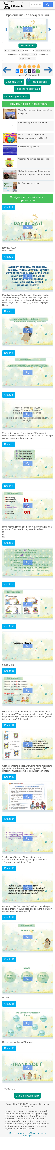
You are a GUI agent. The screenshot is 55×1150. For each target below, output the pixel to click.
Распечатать (27, 45)
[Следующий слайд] (49, 29)
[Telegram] (25, 71)
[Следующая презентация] (48, 69)
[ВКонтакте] (17, 71)
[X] (29, 71)
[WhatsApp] (38, 71)
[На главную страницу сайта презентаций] (14, 6)
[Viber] (33, 71)
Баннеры (27, 1135)
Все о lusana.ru (16, 1133)
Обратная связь (37, 1133)
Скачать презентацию (16, 96)
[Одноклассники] (21, 71)
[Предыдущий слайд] (5, 29)
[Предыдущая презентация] (7, 69)
